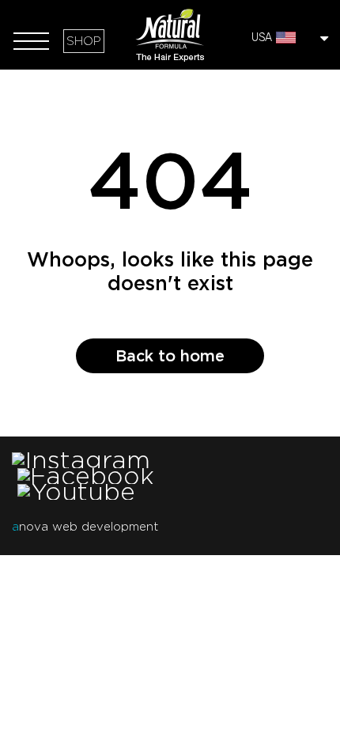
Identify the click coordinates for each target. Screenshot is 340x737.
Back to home (170, 355)
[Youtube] (76, 491)
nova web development (85, 527)
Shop (83, 41)
